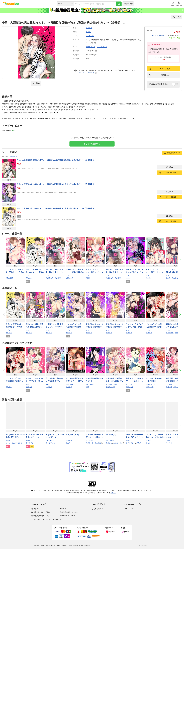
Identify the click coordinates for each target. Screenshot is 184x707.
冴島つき (89, 28)
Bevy (47, 384)
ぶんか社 (129, 384)
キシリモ (169, 443)
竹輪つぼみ (9, 278)
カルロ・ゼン (117, 443)
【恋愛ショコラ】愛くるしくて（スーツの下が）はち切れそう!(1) (54, 325)
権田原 (88, 278)
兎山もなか (175, 278)
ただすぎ (69, 387)
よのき (68, 443)
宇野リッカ (69, 278)
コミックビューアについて (86, 73)
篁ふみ (168, 278)
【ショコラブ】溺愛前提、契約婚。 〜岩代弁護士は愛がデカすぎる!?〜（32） (15, 270)
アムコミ (129, 330)
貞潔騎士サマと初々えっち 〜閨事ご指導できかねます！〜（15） (75, 270)
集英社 (8, 441)
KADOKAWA (90, 384)
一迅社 (28, 384)
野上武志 (98, 443)
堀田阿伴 (178, 333)
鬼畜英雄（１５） (73, 435)
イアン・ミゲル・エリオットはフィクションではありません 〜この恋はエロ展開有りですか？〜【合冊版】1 (95, 270)
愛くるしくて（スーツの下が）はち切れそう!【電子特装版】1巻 (95, 325)
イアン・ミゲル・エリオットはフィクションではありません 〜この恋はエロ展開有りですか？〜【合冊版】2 (155, 270)
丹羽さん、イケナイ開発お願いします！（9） (55, 270)
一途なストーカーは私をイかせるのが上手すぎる (134, 270)
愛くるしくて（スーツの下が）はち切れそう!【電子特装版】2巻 (115, 325)
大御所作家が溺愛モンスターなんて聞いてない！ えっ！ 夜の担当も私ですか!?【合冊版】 (115, 379)
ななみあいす (110, 387)
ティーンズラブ (102, 47)
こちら (113, 493)
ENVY (128, 278)
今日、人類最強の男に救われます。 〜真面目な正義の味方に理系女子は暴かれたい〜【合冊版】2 (55, 184)
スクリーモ (69, 384)
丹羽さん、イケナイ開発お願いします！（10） (114, 270)
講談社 (28, 441)
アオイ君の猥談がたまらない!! (94, 379)
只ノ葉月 (49, 387)
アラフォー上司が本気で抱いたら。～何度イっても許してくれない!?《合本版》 (74, 379)
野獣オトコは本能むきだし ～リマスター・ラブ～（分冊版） (135, 379)
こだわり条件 (128, 4)
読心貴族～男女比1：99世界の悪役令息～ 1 (15, 436)
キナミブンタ (50, 443)
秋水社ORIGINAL (112, 384)
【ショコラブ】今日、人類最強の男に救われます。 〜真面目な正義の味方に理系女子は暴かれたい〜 (15, 379)
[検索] (119, 3)
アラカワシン (130, 443)
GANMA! (69, 441)
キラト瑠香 (169, 333)
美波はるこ (129, 387)
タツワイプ (29, 443)
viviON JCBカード (157, 35)
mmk (87, 387)
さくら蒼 (176, 387)
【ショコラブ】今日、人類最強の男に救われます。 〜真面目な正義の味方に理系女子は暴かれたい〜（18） (75, 325)
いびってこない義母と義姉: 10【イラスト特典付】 (155, 436)
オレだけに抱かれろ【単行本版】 (154, 379)
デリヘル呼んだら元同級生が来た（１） (34, 436)
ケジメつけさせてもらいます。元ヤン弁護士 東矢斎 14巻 (134, 325)
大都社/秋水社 (150, 384)
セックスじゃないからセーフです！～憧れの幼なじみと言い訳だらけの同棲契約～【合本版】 (34, 379)
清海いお (29, 387)
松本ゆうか (149, 387)
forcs (27, 330)
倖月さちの (49, 278)
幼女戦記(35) (111, 435)
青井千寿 (58, 278)
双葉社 (128, 441)
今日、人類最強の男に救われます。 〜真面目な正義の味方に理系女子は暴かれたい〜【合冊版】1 (55, 160)
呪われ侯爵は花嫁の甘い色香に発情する (54, 379)
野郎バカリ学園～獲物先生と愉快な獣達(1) (34, 325)
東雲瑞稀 (169, 387)
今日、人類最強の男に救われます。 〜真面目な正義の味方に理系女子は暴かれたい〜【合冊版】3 (55, 208)
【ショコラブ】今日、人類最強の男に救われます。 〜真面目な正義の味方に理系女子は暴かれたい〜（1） (155, 325)
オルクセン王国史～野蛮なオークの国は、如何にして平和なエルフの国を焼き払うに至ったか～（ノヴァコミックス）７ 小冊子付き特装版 (95, 436)
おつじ (148, 443)
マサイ (8, 443)
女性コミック (90, 47)
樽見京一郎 (89, 443)
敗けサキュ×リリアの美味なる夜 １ (55, 436)
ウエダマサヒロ (17, 443)
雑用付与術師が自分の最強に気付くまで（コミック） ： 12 (134, 436)
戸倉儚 (138, 443)
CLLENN (169, 384)
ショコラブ (90, 36)
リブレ (88, 32)
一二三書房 (89, 441)
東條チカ (109, 443)
